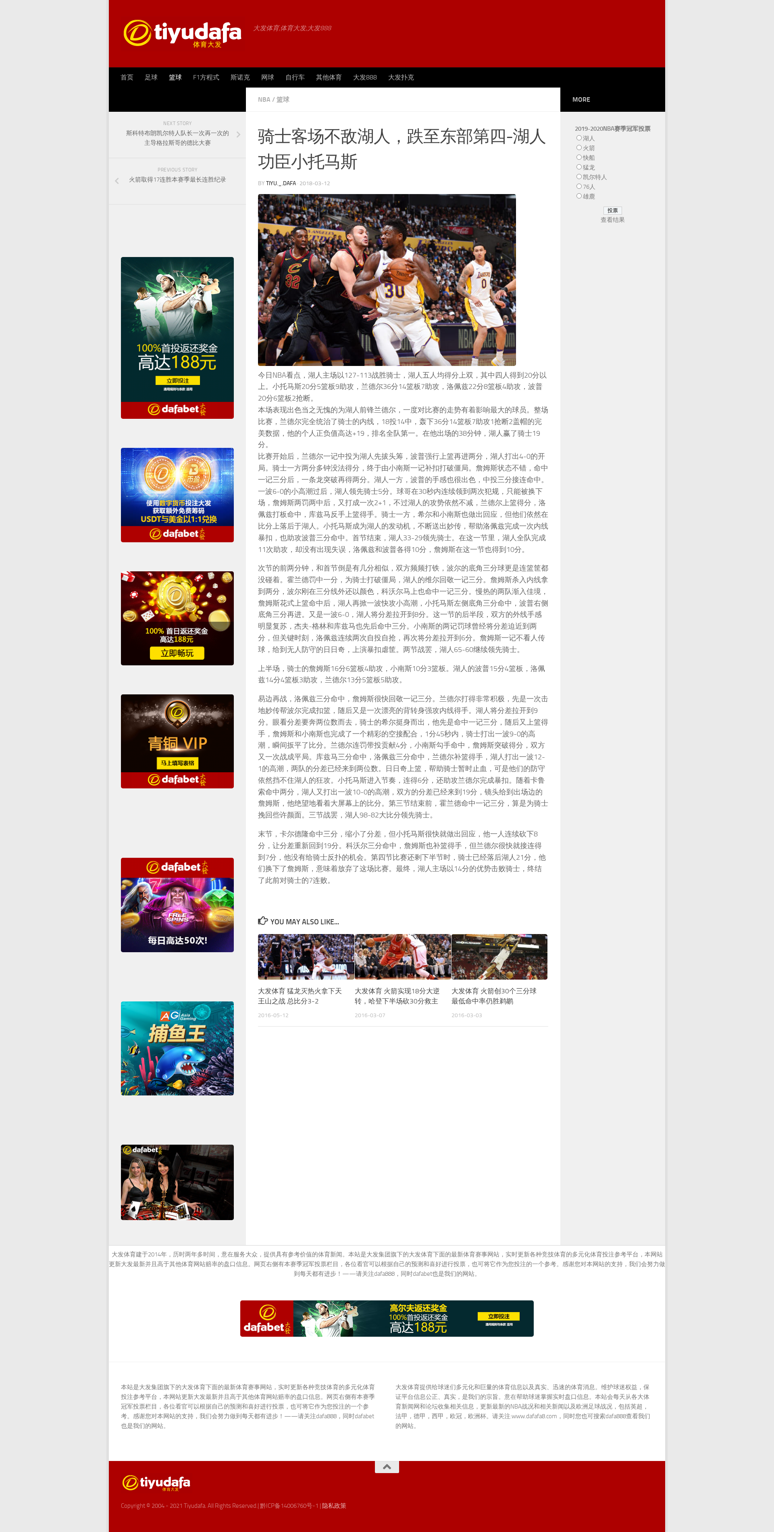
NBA (264, 99)
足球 (151, 77)
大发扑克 (401, 77)
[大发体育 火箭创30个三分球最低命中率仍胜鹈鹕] (500, 956)
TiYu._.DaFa (281, 183)
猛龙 (589, 167)
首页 (127, 77)
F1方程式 (206, 77)
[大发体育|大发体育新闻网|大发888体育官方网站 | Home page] (183, 33)
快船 (589, 157)
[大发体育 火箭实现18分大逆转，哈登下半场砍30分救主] (403, 956)
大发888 (365, 77)
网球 (267, 77)
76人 (589, 186)
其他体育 (329, 77)
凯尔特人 (595, 177)
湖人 (589, 138)
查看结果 (613, 220)
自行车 (295, 77)
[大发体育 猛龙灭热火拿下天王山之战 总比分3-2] (306, 956)
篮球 (175, 77)
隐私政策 (334, 1505)
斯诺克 (240, 77)
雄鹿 (589, 196)
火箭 (589, 148)
